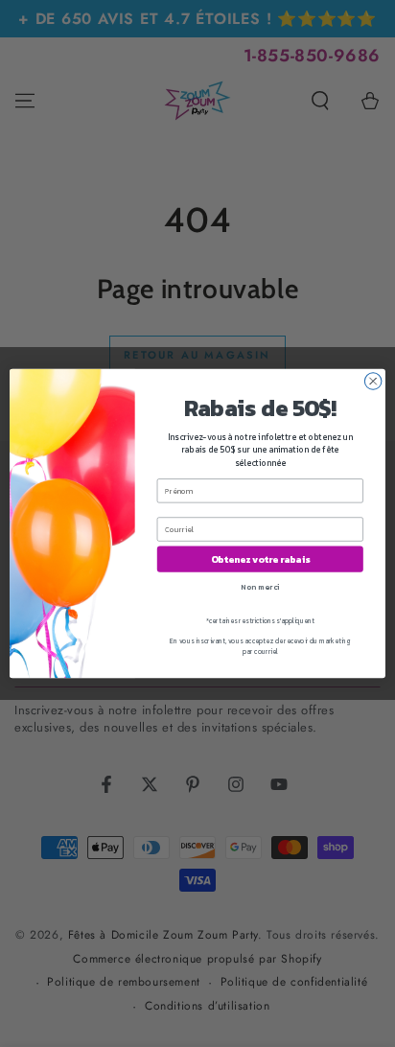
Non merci (260, 587)
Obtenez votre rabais (261, 559)
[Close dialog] (373, 381)
